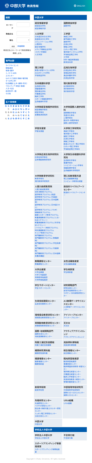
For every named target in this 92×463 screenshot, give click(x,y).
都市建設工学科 (70, 39)
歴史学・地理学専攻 (71, 120)
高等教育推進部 (41, 277)
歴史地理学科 (40, 47)
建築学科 (67, 41)
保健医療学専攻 (70, 168)
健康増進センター (42, 361)
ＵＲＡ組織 (68, 403)
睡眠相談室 (39, 364)
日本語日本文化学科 (43, 36)
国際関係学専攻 (70, 112)
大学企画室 (39, 272)
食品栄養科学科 (70, 75)
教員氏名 (9, 34)
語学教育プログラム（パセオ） (46, 209)
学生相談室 (68, 272)
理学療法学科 (40, 91)
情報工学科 (68, 47)
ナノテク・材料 (11, 73)
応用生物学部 (69, 78)
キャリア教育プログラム (44, 233)
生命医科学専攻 (70, 160)
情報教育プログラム (42, 212)
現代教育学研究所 (42, 181)
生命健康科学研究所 (72, 170)
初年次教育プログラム (43, 192)
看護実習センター (70, 364)
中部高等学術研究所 (72, 390)
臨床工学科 (39, 96)
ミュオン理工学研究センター (46, 413)
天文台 (66, 325)
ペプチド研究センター (43, 405)
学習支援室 (39, 131)
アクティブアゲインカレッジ (74, 337)
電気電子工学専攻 (71, 133)
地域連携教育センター (43, 336)
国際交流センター (42, 334)
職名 (11, 40)
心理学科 (38, 44)
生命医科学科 (40, 86)
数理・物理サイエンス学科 (45, 70)
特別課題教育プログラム (44, 230)
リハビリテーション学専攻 (73, 165)
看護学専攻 (68, 162)
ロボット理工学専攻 (71, 146)
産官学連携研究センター (73, 290)
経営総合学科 (40, 26)
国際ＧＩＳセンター (71, 395)
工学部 (66, 57)
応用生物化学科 (70, 70)
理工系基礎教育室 (71, 178)
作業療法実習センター (72, 374)
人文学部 (38, 54)
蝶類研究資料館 (41, 353)
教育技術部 (68, 62)
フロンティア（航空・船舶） (15, 86)
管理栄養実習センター (72, 382)
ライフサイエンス (12, 65)
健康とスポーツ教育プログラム (47, 215)
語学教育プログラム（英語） (45, 194)
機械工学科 (68, 36)
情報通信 (9, 68)
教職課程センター (42, 264)
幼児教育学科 (69, 86)
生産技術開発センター (43, 303)
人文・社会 (10, 88)
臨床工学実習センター (72, 376)
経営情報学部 (40, 28)
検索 (13, 46)
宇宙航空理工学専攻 (72, 149)
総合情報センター (70, 353)
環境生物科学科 (70, 73)
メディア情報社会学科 (43, 49)
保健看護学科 (40, 88)
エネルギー (10, 75)
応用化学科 (68, 44)
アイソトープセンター (72, 317)
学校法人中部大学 (42, 438)
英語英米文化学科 (42, 39)
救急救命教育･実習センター (75, 379)
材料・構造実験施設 (71, 59)
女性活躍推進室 (70, 264)
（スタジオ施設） (41, 52)
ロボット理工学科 (70, 49)
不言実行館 (68, 438)
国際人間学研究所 (71, 123)
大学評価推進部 (41, 279)
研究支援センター (70, 288)
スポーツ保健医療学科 (43, 99)
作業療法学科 (40, 94)
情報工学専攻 (69, 141)
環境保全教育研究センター (45, 317)
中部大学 (38, 424)
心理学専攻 (68, 118)
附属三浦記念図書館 (43, 345)
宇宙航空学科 (40, 75)
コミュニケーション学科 (44, 41)
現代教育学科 (69, 88)
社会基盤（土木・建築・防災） (16, 83)
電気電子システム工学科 (73, 52)
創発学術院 (39, 390)
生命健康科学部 (41, 101)
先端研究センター (42, 403)
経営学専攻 (39, 112)
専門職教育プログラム (43, 235)
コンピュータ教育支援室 (73, 181)
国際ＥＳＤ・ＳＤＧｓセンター (74, 392)
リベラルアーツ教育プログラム (46, 227)
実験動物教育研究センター (45, 325)
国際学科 (67, 26)
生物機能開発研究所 (43, 159)
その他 (8, 93)
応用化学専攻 (69, 138)
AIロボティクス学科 (42, 73)
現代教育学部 (69, 91)
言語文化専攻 (69, 115)
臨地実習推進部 (70, 361)
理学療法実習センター (72, 371)
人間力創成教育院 (42, 189)
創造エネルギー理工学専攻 (74, 144)
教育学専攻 (39, 178)
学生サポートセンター (43, 288)
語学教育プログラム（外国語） (46, 197)
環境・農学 (10, 70)
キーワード (9, 26)
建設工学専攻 (69, 136)
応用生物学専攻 (41, 157)
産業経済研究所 (41, 114)
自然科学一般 (11, 91)
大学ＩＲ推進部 (41, 274)
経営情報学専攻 (41, 109)
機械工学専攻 (69, 131)
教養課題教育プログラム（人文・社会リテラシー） (47, 218)
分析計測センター (42, 416)
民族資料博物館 (70, 345)
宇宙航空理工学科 (71, 54)
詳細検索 (21, 46)
